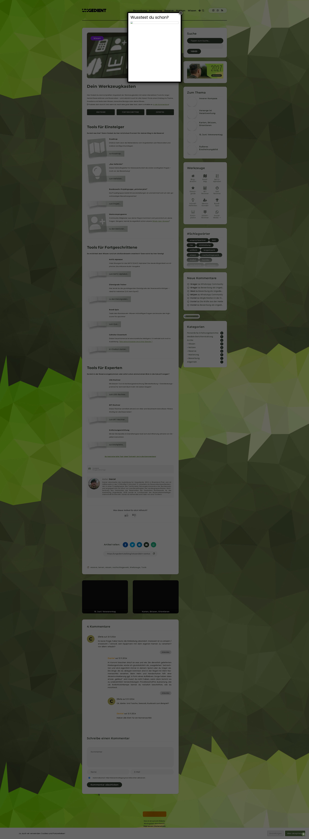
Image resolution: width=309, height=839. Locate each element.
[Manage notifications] (303, 834)
